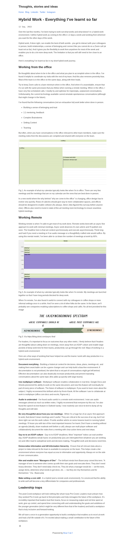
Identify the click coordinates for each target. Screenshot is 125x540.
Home (21, 12)
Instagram (51, 12)
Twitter (42, 12)
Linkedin (34, 12)
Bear (68, 533)
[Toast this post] (20, 526)
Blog (27, 12)
